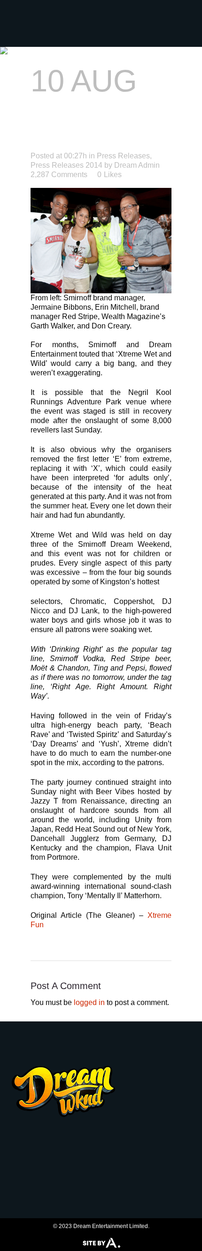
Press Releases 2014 (66, 165)
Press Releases (123, 156)
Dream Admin (137, 165)
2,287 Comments (59, 175)
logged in (89, 1002)
